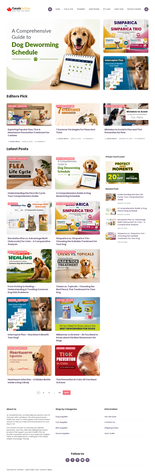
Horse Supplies (62, 433)
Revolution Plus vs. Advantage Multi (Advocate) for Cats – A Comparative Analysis (29, 241)
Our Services (110, 416)
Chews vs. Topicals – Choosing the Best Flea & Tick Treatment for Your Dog (75, 289)
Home (57, 9)
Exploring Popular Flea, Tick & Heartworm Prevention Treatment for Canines (28, 132)
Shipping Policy (112, 428)
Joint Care (118, 9)
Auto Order (110, 433)
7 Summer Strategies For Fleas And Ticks (75, 131)
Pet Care (106, 9)
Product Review (134, 9)
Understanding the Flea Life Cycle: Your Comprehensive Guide (27, 195)
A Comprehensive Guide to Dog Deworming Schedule (73, 195)
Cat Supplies (61, 422)
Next (66, 393)
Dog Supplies (62, 416)
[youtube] (82, 460)
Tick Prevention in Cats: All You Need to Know (76, 381)
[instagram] (87, 460)
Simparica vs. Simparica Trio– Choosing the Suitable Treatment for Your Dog (76, 241)
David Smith (15, 141)
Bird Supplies (62, 428)
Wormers (81, 9)
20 (60, 393)
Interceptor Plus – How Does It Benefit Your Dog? (28, 336)
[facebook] (72, 460)
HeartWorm (94, 9)
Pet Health (120, 106)
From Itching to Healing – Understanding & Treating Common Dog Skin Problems (28, 289)
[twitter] (67, 460)
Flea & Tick (68, 9)
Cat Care (60, 106)
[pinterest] (77, 460)
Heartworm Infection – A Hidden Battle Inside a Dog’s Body (29, 381)
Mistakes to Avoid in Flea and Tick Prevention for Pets (123, 131)
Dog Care (12, 106)
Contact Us (110, 422)
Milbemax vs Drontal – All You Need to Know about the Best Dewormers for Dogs (77, 337)
